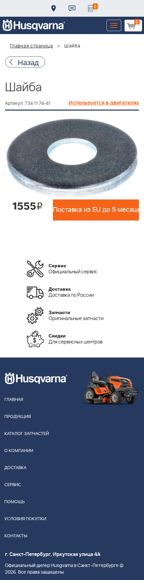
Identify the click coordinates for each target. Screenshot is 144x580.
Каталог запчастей (26, 434)
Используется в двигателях (104, 103)
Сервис (12, 485)
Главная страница (31, 46)
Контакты (72, 8)
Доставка (53, 8)
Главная (13, 400)
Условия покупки (25, 519)
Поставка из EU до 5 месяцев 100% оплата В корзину (96, 210)
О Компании (18, 451)
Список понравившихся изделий (90, 8)
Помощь (14, 502)
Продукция (17, 417)
